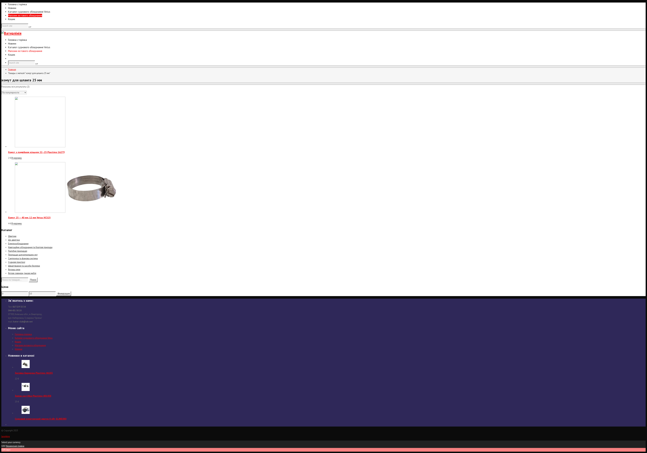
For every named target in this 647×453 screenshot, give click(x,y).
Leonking (5, 436)
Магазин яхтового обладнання (25, 15)
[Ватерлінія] (11, 33)
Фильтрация (64, 293)
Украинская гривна (15, 446)
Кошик (11, 19)
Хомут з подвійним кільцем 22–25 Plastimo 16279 (36, 152)
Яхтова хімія (14, 269)
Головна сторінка (17, 4)
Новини (12, 8)
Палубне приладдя (17, 251)
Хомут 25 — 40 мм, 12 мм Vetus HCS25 (29, 217)
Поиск (33, 279)
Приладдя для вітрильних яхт (23, 254)
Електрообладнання (18, 243)
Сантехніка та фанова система (23, 258)
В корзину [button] (16, 157)
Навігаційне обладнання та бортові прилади (30, 247)
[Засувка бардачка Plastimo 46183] (26, 367)
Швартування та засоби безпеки (24, 265)
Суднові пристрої (16, 262)
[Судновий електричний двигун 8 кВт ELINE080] (26, 413)
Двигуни (12, 236)
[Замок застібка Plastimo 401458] (26, 390)
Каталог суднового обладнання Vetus (29, 11)
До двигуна (14, 239)
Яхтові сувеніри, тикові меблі (22, 273)
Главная (12, 69)
